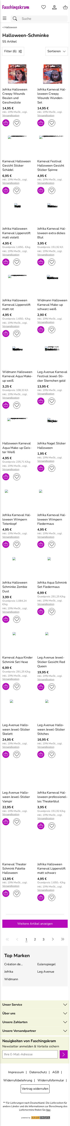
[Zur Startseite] (17, 7)
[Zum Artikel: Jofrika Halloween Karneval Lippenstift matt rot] (17, 285)
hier (48, 1110)
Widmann (11, 979)
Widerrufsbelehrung (17, 1080)
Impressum (16, 1072)
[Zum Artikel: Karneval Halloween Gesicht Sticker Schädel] (17, 146)
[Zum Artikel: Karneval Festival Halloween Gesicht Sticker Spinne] (52, 146)
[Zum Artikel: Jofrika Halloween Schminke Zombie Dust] (17, 567)
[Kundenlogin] (54, 7)
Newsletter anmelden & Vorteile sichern (30, 1046)
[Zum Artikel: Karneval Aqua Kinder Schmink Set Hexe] (17, 642)
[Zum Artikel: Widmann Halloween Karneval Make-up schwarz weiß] (52, 285)
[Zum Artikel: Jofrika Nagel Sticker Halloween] (52, 428)
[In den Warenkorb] (5, 122)
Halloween (10, 27)
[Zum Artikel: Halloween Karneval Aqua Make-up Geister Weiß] (17, 428)
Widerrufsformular (51, 1080)
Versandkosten (10, 115)
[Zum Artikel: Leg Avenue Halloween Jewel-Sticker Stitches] (52, 710)
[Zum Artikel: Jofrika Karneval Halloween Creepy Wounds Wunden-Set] (52, 74)
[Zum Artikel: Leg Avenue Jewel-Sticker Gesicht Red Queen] (52, 642)
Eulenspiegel (46, 964)
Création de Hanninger (12, 964)
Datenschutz (38, 1072)
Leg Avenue (45, 972)
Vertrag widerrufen (35, 1089)
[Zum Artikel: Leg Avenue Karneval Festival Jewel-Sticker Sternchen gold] (52, 356)
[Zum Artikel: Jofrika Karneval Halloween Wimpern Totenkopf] (17, 500)
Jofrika (8, 972)
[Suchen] (15, 19)
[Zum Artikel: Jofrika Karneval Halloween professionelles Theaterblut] (52, 777)
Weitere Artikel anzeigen (35, 924)
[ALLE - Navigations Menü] (4, 18)
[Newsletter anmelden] (64, 1054)
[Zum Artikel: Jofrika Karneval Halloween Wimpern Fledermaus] (52, 500)
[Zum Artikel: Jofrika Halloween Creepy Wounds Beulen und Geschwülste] (17, 74)
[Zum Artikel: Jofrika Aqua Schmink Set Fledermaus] (52, 567)
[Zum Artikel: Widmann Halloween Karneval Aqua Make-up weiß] (17, 356)
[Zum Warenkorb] (65, 7)
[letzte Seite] (62, 939)
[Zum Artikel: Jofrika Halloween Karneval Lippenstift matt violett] (17, 213)
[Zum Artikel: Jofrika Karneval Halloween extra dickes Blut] (52, 213)
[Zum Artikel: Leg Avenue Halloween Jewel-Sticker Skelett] (17, 710)
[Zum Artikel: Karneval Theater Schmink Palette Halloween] (17, 849)
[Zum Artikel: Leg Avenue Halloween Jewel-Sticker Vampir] (17, 777)
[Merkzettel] (43, 7)
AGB (55, 1072)
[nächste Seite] (52, 939)
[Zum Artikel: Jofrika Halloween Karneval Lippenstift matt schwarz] (52, 849)
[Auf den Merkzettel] (16, 122)
